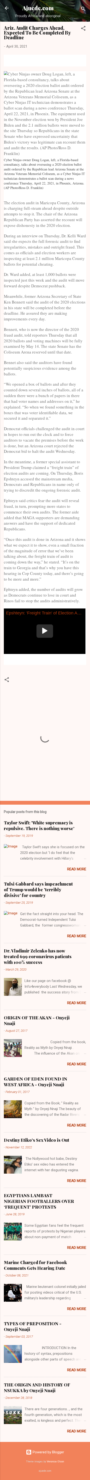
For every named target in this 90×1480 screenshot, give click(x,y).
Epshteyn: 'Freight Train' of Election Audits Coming (45, 613)
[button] (83, 29)
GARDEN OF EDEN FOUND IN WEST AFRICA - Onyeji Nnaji (35, 1081)
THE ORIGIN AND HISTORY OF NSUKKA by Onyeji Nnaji (37, 1387)
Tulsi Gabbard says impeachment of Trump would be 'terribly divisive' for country (38, 889)
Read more (76, 869)
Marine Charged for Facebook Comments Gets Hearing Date (35, 1265)
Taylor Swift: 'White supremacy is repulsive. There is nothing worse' (39, 825)
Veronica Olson (55, 1461)
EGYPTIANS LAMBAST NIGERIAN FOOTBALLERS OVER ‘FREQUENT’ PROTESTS (39, 1201)
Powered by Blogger (48, 1452)
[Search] (83, 9)
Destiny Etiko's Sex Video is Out (36, 1140)
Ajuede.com (38, 8)
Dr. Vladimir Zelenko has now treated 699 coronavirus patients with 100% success (38, 956)
